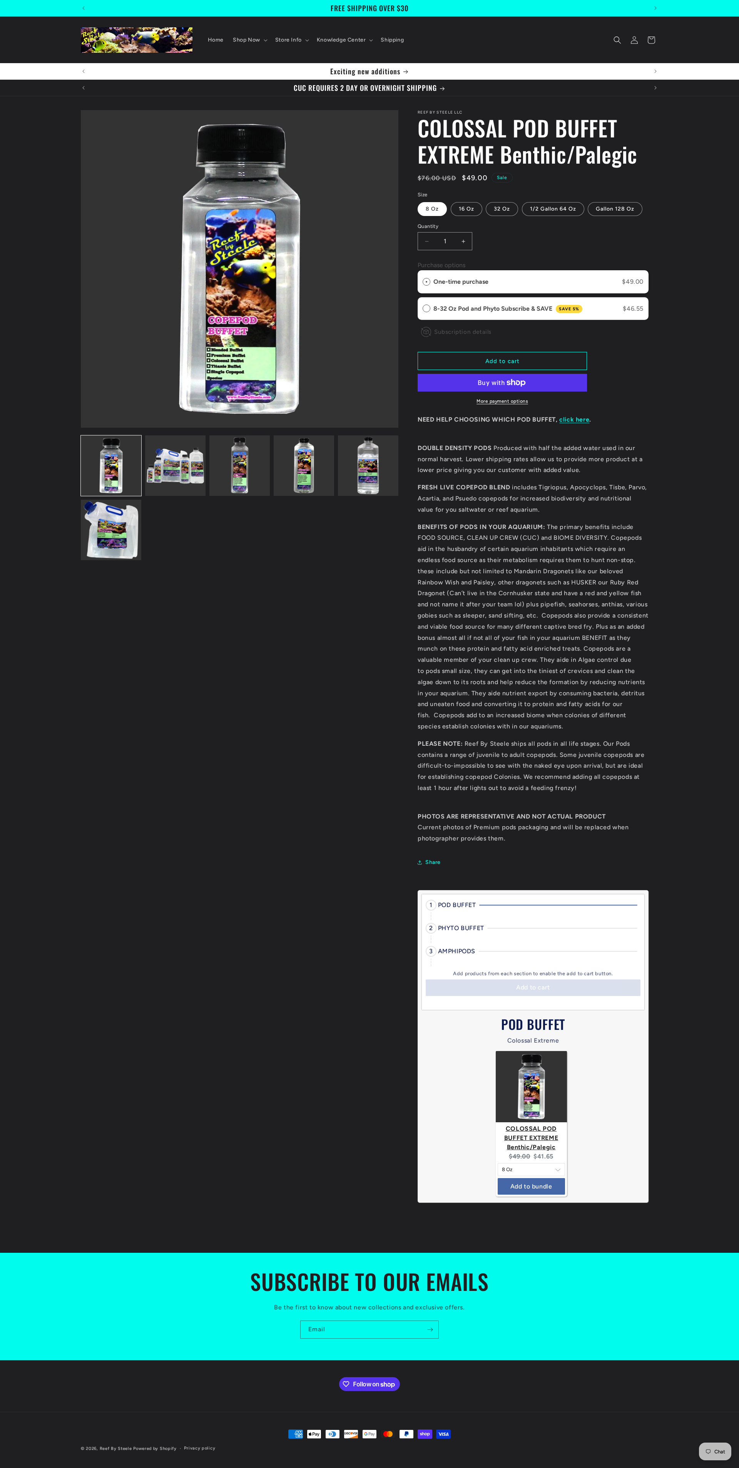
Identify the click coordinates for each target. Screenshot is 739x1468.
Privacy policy (199, 1448)
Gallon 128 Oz (615, 209)
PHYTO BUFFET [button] (461, 928)
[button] (249, 40)
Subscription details (463, 331)
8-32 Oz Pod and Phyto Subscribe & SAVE (506, 308)
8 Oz (432, 209)
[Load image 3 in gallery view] (239, 465)
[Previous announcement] (83, 8)
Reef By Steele (116, 1448)
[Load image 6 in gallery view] (111, 530)
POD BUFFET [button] (457, 905)
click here (574, 419)
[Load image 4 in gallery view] (304, 465)
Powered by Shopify (155, 1448)
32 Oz (502, 209)
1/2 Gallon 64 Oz (553, 209)
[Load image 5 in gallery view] (368, 465)
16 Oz (466, 209)
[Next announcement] (655, 8)
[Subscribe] (429, 1330)
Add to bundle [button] (531, 1186)
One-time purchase (460, 281)
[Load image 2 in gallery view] (175, 465)
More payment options (502, 401)
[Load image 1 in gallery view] (111, 465)
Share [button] (433, 862)
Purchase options (441, 265)
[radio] (426, 282)
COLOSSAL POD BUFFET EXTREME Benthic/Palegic (531, 1138)
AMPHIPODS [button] (456, 951)
